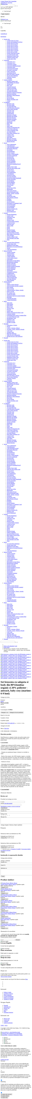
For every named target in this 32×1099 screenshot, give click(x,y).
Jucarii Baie (10, 150)
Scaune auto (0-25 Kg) (12, 43)
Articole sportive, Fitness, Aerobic (15, 290)
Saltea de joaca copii (12, 89)
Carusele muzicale (11, 87)
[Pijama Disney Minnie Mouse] (8, 912)
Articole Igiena (10, 253)
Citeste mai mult (5, 1059)
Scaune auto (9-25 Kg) (12, 47)
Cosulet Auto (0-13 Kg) (12, 40)
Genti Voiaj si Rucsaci (12, 129)
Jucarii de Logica (11, 175)
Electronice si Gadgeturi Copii (14, 203)
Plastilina (9, 199)
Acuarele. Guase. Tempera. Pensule (15, 329)
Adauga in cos (4, 887)
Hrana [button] (5, 241)
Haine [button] (5, 301)
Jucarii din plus (10, 158)
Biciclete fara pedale (12, 140)
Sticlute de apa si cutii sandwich (14, 336)
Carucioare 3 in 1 (11, 63)
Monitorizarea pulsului (12, 262)
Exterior (6, 514)
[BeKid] (4, 4)
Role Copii (9, 123)
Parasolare (9, 78)
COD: (2, 731)
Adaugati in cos (4, 712)
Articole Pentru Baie (12, 277)
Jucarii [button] (5, 143)
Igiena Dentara (10, 280)
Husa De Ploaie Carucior (13, 74)
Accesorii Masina (11, 131)
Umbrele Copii (10, 136)
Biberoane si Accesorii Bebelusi (14, 246)
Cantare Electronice (11, 300)
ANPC (2, 1025)
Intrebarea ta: (4, 868)
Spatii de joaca (10, 224)
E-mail (2, 802)
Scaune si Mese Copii (12, 237)
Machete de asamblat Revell (14, 164)
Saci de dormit (10, 98)
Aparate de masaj (11, 294)
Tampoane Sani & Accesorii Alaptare (16, 295)
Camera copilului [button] (8, 80)
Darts (8, 239)
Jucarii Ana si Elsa (11, 187)
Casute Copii (10, 216)
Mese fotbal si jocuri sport (13, 234)
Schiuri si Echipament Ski (13, 127)
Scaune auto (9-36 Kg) (12, 49)
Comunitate (13, 1)
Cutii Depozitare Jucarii (12, 147)
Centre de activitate (11, 88)
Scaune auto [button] (7, 39)
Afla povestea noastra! (6, 976)
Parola (2, 803)
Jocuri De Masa (11, 183)
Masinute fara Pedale (12, 116)
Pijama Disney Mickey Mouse (8, 896)
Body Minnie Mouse (6, 890)
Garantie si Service (8, 993)
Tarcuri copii (10, 84)
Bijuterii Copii (10, 210)
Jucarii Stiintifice (11, 182)
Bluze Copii (10, 307)
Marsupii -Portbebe (11, 138)
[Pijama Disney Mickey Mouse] (9, 894)
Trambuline (9, 218)
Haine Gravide (10, 291)
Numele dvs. (4, 811)
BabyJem (6, 728)
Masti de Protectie (11, 276)
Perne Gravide (10, 288)
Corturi (8, 101)
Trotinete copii (10, 112)
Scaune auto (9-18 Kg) (12, 46)
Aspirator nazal (10, 255)
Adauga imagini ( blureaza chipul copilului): (11, 825)
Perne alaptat (10, 287)
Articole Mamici (8, 583)
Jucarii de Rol (10, 157)
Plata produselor (8, 995)
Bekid (2, 701)
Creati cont (6, 1020)
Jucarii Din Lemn (11, 196)
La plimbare (7, 403)
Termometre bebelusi (12, 272)
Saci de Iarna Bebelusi (12, 75)
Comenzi (6, 1021)
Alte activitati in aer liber (13, 238)
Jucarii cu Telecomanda (12, 154)
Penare (8, 326)
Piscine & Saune (11, 230)
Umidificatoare (10, 273)
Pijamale (9, 309)
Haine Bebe (10, 305)
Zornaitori (9, 194)
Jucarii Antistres (11, 201)
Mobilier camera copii (12, 81)
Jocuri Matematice (11, 172)
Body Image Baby (5, 919)
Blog (26, 979)
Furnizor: (3, 700)
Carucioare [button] (6, 60)
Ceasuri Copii (10, 134)
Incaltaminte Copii (11, 318)
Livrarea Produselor (8, 996)
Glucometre (10, 259)
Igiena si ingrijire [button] (8, 251)
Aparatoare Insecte (11, 73)
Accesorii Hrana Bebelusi (13, 242)
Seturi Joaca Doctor (11, 190)
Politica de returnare (9, 998)
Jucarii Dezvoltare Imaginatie (14, 178)
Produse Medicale (11, 267)
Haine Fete (9, 302)
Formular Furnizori (8, 1012)
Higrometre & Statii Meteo (13, 260)
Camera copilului (8, 381)
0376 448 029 (10, 723)
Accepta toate (4, 1097)
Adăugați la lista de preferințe (16, 712)
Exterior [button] (6, 213)
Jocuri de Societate (11, 176)
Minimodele (10, 189)
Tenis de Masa (10, 235)
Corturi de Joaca (11, 223)
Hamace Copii (10, 220)
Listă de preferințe (8, 1022)
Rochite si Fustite (11, 322)
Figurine (9, 186)
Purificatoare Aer (11, 274)
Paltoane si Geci (11, 321)
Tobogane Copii (11, 217)
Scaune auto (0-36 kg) (12, 44)
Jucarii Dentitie (10, 207)
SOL (6, 1025)
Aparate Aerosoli (11, 252)
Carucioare (6, 361)
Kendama (9, 200)
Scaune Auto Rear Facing (13, 53)
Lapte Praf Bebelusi (12, 249)
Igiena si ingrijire (8, 552)
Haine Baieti (10, 304)
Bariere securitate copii (12, 99)
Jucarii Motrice (10, 180)
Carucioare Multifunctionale (14, 66)
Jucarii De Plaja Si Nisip (13, 232)
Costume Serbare (11, 314)
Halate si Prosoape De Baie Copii (15, 312)
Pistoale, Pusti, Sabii (12, 166)
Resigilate (9, 297)
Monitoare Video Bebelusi (13, 95)
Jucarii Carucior (11, 152)
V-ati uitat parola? (8, 803)
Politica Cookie (7, 992)
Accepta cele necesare (6, 1094)
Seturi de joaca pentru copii (13, 168)
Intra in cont (7, 1018)
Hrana (5, 542)
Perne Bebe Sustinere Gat (13, 133)
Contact (2, 1)
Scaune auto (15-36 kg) (12, 50)
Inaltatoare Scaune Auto (13, 56)
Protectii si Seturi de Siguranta (14, 92)
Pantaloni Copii (10, 319)
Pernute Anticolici (11, 263)
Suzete (8, 248)
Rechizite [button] (6, 323)
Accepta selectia (5, 1096)
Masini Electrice (11, 141)
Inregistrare (3, 36)
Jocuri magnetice (11, 206)
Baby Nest (9, 85)
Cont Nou (9, 2)
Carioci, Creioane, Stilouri (13, 328)
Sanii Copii (9, 126)
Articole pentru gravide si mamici (15, 286)
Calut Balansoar (11, 145)
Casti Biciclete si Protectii (13, 108)
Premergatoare (10, 113)
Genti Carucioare (11, 71)
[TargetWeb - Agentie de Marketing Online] (12, 1035)
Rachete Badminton (12, 214)
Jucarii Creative (10, 171)
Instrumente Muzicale (12, 148)
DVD (8, 283)
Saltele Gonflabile (11, 231)
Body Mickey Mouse (6, 902)
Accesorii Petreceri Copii (13, 316)
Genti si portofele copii (12, 130)
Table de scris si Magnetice (13, 335)
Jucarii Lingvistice (11, 179)
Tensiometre (10, 270)
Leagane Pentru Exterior (13, 221)
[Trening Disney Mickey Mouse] (9, 883)
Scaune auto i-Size (11, 59)
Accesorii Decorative (12, 91)
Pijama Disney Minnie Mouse (8, 913)
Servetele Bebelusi (11, 279)
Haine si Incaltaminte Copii (10, 646)
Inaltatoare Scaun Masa (12, 245)
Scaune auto (7, 340)
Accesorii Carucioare (12, 70)
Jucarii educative (11, 159)
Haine (5, 602)
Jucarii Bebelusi (11, 151)
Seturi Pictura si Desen (12, 197)
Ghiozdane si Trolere (12, 325)
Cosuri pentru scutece (12, 258)
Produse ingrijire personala (13, 266)
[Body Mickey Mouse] (6, 900)
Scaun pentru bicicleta (12, 109)
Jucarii (5, 444)
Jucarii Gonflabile (11, 161)
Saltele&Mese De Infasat (13, 82)
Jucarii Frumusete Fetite (12, 192)
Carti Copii (9, 330)
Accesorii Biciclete (11, 106)
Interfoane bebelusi (11, 94)
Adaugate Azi (7, 1006)
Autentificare (4, 2)
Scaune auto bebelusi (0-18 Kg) (14, 42)
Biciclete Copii (10, 103)
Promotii (6, 337)
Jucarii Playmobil (11, 204)
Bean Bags (9, 96)
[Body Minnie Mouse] (6, 889)
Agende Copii (10, 332)
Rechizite (6, 625)
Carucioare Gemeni (11, 64)
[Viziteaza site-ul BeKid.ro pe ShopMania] (11, 1033)
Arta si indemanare (11, 144)
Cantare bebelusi (11, 256)
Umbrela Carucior (11, 77)
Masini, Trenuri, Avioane (13, 193)
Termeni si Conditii (15, 849)
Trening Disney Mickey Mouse (8, 884)
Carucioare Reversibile (12, 68)
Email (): (3, 865)
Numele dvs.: (4, 862)
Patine (8, 124)
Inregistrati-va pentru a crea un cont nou (10, 806)
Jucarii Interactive (11, 162)
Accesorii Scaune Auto (12, 54)
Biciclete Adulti (10, 105)
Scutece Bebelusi (11, 269)
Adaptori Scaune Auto (12, 57)
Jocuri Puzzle (10, 185)
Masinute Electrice (11, 117)
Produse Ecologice (11, 265)
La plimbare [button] (7, 102)
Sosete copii (10, 311)
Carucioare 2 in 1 (11, 61)
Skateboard (9, 122)
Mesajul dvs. (4, 817)
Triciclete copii (10, 110)
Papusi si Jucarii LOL (12, 209)
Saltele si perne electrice (13, 284)
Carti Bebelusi (10, 173)
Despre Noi (7, 1)
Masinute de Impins (11, 119)
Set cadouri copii (11, 293)
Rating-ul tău (4, 814)
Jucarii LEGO (10, 169)
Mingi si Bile (10, 225)
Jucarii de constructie (12, 155)
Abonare (18, 939)
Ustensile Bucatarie (11, 298)
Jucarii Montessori (11, 211)
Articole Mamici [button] (8, 281)
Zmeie (8, 227)
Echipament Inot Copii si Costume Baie (16, 315)
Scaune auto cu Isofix (12, 51)
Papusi (8, 165)
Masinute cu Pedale (11, 115)
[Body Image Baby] (6, 918)
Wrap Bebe (9, 137)
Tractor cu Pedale (11, 120)
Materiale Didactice (11, 333)
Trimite (2, 852)
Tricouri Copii (10, 308)
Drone (8, 228)
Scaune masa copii (11, 244)
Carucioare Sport (11, 67)
